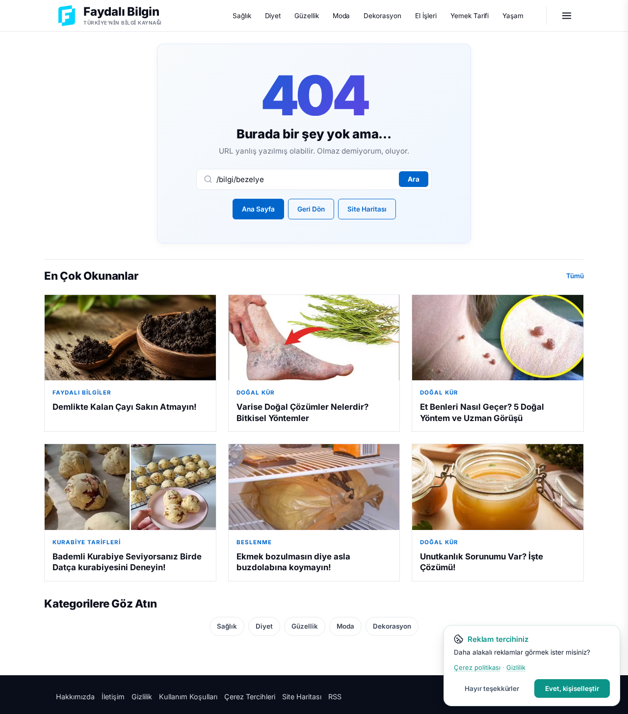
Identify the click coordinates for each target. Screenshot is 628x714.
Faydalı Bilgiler (81, 392)
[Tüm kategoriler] (566, 15)
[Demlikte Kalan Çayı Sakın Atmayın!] (130, 337)
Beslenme (254, 542)
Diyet (273, 16)
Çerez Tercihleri (249, 696)
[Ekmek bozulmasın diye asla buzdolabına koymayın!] (314, 486)
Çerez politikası (477, 667)
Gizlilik (141, 696)
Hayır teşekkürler (492, 688)
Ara (413, 179)
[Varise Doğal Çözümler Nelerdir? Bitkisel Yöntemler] (314, 337)
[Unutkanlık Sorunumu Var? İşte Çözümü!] (497, 486)
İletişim (113, 696)
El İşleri (426, 16)
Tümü (575, 276)
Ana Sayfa (258, 209)
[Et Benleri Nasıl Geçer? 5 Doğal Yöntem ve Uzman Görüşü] (497, 337)
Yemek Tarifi (469, 16)
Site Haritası (367, 209)
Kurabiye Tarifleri (86, 542)
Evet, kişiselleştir (572, 688)
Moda (341, 16)
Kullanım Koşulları (188, 696)
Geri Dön (311, 209)
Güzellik (306, 16)
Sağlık (242, 16)
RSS (334, 696)
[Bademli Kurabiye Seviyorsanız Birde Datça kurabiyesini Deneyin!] (130, 486)
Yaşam (512, 16)
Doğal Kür (255, 392)
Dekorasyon (382, 16)
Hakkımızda (75, 696)
